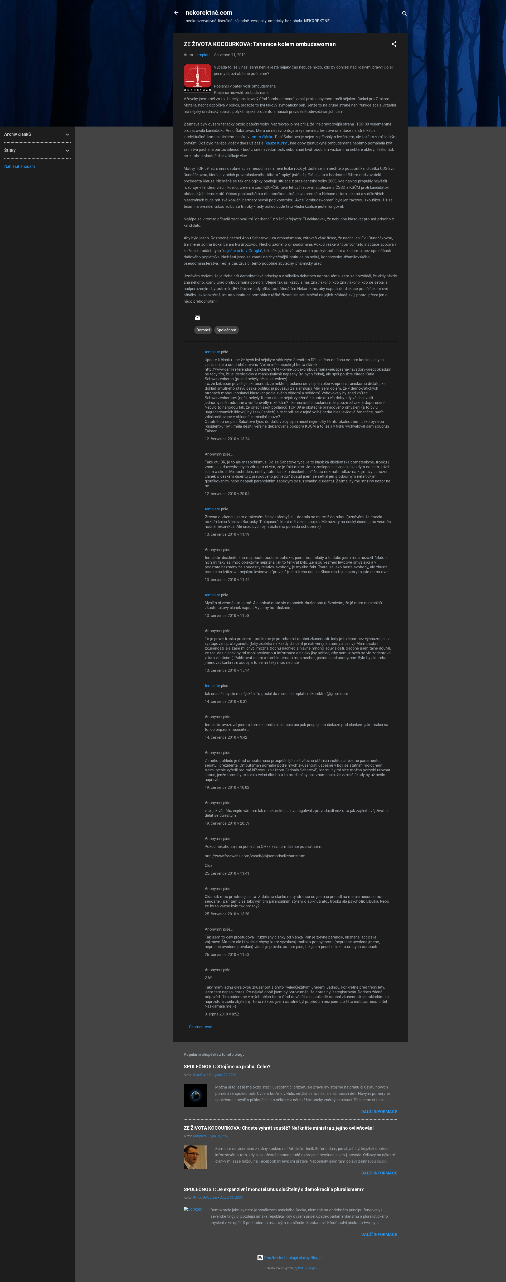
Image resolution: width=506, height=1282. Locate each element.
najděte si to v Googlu (242, 250)
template (212, 352)
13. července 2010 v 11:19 (227, 534)
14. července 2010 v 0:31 (226, 701)
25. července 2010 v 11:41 (227, 873)
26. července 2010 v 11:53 (227, 954)
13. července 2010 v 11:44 (227, 579)
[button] (394, 45)
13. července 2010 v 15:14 (227, 670)
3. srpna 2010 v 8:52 (222, 1014)
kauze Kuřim (276, 143)
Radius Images (307, 1268)
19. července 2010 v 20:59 (227, 823)
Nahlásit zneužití (19, 166)
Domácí (203, 330)
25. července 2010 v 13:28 (227, 914)
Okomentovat (200, 1026)
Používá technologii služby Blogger (293, 1257)
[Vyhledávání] (404, 14)
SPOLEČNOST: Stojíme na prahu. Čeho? (227, 1066)
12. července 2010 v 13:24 (227, 439)
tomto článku (261, 136)
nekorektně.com (209, 12)
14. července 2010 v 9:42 (226, 737)
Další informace (379, 1111)
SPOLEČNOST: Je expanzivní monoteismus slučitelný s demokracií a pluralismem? (274, 1189)
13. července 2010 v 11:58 (227, 615)
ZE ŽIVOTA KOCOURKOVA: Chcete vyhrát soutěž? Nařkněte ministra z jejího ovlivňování (279, 1128)
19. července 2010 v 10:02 (227, 787)
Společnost (226, 330)
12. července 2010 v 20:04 (227, 493)
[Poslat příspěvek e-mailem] (197, 319)
